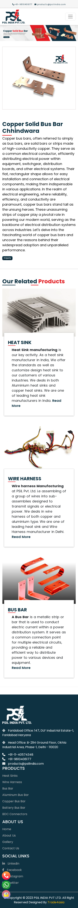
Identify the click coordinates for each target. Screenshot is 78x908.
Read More (21, 536)
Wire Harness (12, 782)
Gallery (7, 842)
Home (6, 829)
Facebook (14, 870)
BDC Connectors (14, 814)
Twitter (13, 883)
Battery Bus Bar (13, 807)
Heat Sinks (10, 776)
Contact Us (10, 848)
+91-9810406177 (23, 4)
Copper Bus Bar (14, 801)
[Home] (13, 16)
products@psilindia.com (51, 4)
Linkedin (13, 863)
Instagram (15, 876)
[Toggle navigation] (70, 16)
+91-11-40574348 (20, 754)
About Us (9, 835)
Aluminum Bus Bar (15, 795)
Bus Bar (7, 788)
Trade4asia (56, 902)
